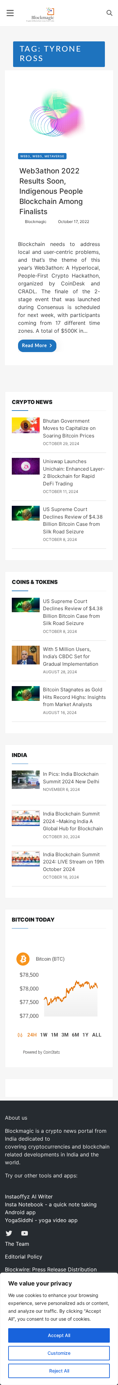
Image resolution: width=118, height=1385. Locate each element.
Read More (34, 346)
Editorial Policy (23, 1256)
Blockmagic (36, 221)
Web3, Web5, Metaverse (42, 156)
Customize (59, 1353)
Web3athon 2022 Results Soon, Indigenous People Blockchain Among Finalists (51, 191)
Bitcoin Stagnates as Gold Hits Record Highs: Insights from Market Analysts (74, 696)
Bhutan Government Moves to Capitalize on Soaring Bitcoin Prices (69, 428)
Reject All (59, 1371)
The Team (17, 1243)
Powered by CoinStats (41, 1052)
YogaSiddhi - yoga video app (41, 1220)
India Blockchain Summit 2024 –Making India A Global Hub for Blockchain (73, 821)
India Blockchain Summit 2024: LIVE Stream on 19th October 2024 (73, 861)
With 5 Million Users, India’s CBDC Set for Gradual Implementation (70, 656)
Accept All (59, 1335)
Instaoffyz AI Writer (29, 1196)
